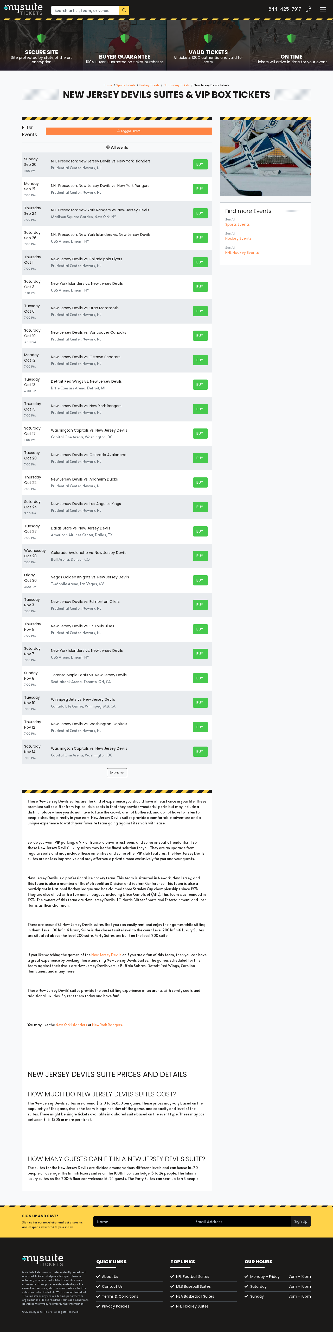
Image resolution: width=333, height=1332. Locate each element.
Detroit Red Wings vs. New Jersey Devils (86, 381)
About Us (110, 1276)
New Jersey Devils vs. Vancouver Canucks (88, 332)
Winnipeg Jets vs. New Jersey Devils (83, 699)
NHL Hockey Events (242, 252)
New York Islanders (71, 1024)
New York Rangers (107, 1024)
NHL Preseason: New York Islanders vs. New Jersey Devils (101, 234)
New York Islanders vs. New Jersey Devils (87, 283)
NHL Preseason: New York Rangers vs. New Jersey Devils (100, 210)
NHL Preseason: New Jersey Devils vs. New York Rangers (100, 185)
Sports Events (237, 224)
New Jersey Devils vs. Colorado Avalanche (88, 454)
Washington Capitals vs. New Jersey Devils (89, 430)
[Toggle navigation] (322, 9)
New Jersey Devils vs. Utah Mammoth (85, 308)
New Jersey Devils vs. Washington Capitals (89, 724)
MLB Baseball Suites (193, 1286)
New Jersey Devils (106, 954)
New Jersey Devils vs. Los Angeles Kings (86, 503)
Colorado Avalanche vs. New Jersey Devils (88, 552)
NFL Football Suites (192, 1276)
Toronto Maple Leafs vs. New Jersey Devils (89, 675)
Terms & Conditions (120, 1296)
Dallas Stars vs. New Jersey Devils (80, 528)
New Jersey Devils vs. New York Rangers (86, 405)
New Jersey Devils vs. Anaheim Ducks (84, 479)
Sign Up (301, 1221)
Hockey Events (238, 238)
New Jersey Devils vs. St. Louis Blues (82, 626)
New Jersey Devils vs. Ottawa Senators (85, 356)
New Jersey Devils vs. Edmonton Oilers (85, 601)
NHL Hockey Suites (192, 1306)
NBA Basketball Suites (195, 1296)
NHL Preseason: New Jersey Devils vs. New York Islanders (101, 161)
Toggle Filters (130, 131)
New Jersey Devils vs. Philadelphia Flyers (86, 259)
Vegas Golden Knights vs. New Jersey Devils (90, 577)
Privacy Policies (115, 1306)
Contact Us (112, 1286)
